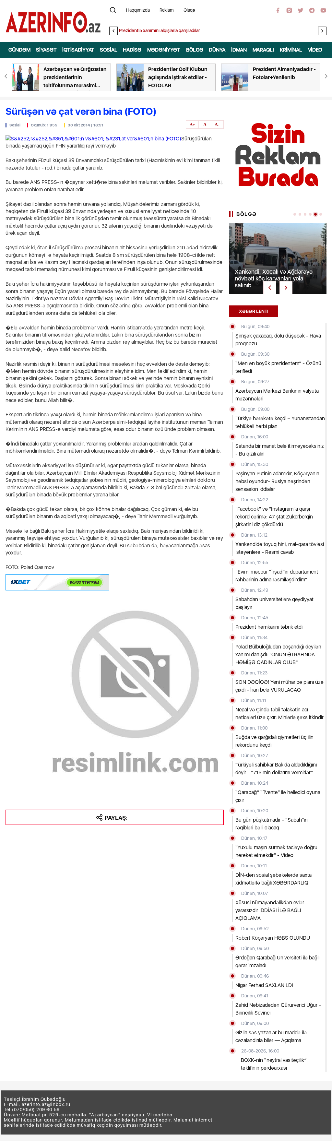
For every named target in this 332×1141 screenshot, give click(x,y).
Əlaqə (189, 10)
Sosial (108, 50)
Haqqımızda (138, 10)
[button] (322, 31)
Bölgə (194, 50)
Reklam (167, 10)
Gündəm (19, 50)
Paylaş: (116, 817)
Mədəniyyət (163, 50)
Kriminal (291, 50)
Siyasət (46, 50)
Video (315, 50)
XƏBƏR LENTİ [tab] (253, 311)
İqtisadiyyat (78, 50)
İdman (239, 50)
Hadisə (132, 50)
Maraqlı (263, 50)
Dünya (217, 50)
